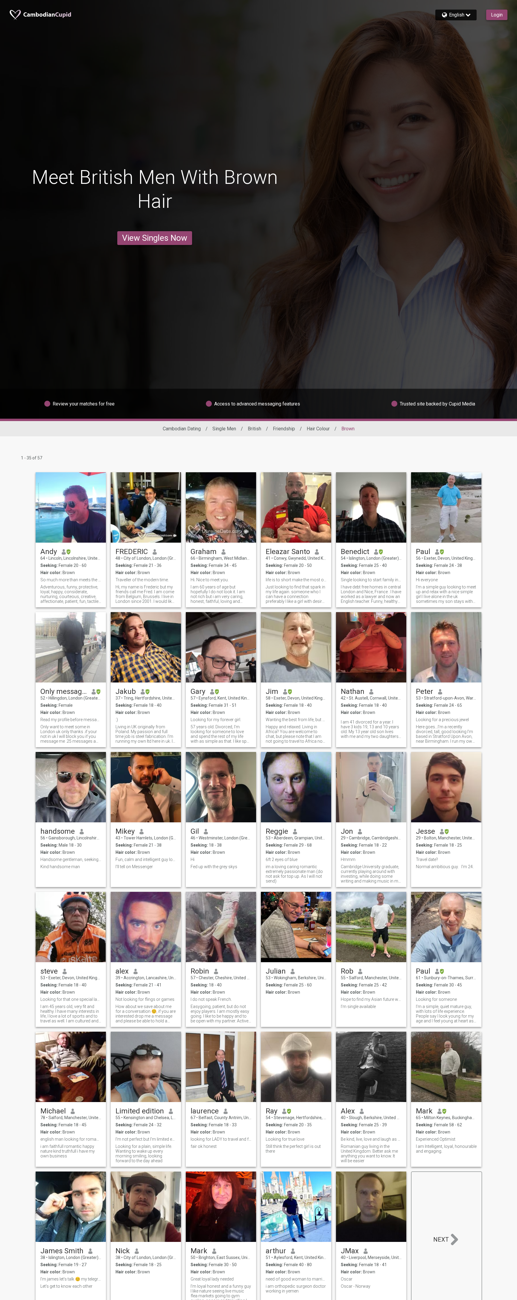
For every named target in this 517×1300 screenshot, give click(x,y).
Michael (53, 1111)
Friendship (284, 429)
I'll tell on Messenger (134, 866)
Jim (272, 691)
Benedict (355, 551)
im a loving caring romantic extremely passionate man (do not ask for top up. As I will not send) (294, 873)
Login (497, 15)
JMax (350, 1251)
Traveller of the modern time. (142, 579)
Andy (48, 551)
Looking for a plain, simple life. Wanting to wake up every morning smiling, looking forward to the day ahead (143, 1153)
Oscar (346, 1279)
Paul (423, 551)
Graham (204, 551)
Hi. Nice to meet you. (210, 579)
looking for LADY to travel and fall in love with (221, 1139)
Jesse (425, 831)
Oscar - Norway (355, 1286)
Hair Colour (318, 429)
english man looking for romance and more (70, 1139)
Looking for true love (285, 1139)
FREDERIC (131, 551)
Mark (424, 1111)
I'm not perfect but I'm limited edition (145, 1139)
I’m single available (358, 1006)
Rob (347, 971)
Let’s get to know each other (66, 1286)
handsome (57, 831)
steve (49, 971)
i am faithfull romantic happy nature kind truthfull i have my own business (67, 1151)
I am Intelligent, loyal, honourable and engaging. (446, 1149)
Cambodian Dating (182, 429)
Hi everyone (427, 579)
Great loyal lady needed (212, 1279)
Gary (198, 691)
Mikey (125, 831)
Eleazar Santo (288, 551)
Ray (271, 1111)
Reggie (277, 831)
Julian (276, 971)
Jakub (125, 691)
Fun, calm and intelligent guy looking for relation (145, 859)
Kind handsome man (60, 866)
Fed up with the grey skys (214, 866)
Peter (424, 691)
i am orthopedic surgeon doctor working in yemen (296, 1288)
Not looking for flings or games (144, 999)
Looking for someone (436, 999)
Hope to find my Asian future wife (371, 999)
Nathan (352, 691)
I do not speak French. (211, 999)
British (254, 429)
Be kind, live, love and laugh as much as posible (371, 1139)
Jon (347, 831)
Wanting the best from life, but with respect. (296, 719)
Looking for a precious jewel (442, 719)
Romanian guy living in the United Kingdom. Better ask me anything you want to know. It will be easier (369, 1153)
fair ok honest (204, 1146)
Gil (195, 831)
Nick (122, 1251)
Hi (192, 859)
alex (122, 971)
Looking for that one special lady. (70, 999)
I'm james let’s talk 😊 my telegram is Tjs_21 (70, 1279)
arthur (276, 1251)
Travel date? (427, 859)
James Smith (61, 1251)
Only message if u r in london (63, 691)
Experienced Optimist (435, 1139)
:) (116, 719)
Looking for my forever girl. (216, 719)
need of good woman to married (296, 1279)
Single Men (224, 429)
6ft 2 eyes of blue (281, 859)
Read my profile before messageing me (70, 719)
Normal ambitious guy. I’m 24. (445, 866)
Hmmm (348, 859)
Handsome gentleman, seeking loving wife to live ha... (70, 859)
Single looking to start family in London (371, 579)
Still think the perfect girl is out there (293, 1149)
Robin (200, 971)
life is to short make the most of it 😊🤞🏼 (296, 579)
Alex (348, 1111)
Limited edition (139, 1111)
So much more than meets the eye (70, 579)
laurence (205, 1111)
